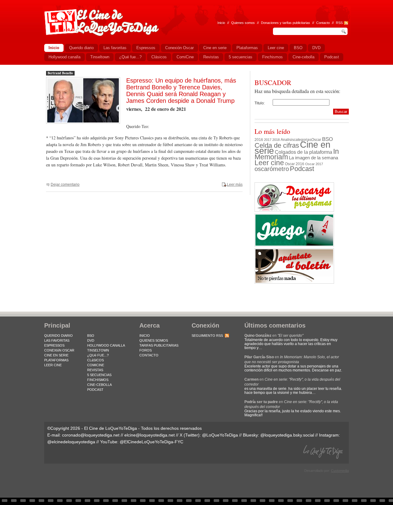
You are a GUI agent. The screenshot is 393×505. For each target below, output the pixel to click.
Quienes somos (243, 23)
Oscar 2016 (294, 164)
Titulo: (260, 103)
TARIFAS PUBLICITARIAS (158, 345)
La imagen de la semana (313, 157)
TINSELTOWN (98, 350)
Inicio (221, 23)
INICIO (144, 335)
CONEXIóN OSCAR (59, 350)
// (333, 23)
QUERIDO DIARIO (58, 335)
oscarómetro (272, 168)
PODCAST (95, 389)
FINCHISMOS (97, 380)
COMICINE (95, 365)
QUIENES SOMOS (153, 340)
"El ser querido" (290, 335)
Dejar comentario (65, 184)
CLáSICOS (95, 360)
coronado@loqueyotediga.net (90, 435)
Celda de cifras (277, 145)
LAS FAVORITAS (56, 340)
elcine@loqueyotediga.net (149, 435)
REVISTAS (95, 370)
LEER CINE (53, 365)
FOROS (145, 350)
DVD (90, 340)
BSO (327, 139)
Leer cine (269, 163)
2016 (259, 140)
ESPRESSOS (54, 345)
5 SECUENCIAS (99, 375)
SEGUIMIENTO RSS (207, 335)
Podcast (302, 169)
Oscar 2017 (314, 164)
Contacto (323, 23)
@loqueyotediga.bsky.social (287, 435)
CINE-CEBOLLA (99, 385)
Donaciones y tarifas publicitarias (285, 23)
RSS (339, 23)
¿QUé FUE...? (98, 355)
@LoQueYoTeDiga (220, 435)
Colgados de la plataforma (303, 152)
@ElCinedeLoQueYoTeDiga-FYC (151, 441)
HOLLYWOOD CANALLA (106, 345)
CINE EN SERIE (56, 355)
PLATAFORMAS (56, 360)
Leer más (235, 184)
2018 (276, 140)
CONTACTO (148, 355)
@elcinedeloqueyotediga (71, 441)
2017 (267, 140)
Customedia (340, 470)
